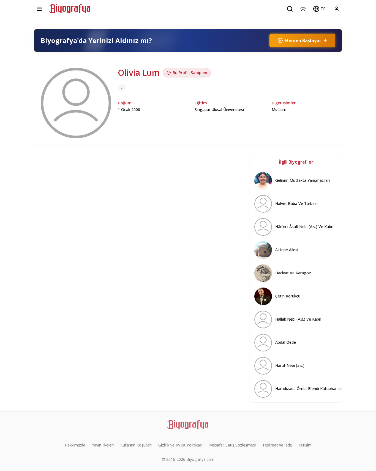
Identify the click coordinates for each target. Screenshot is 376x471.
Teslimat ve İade (277, 445)
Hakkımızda (75, 445)
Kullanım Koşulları (136, 445)
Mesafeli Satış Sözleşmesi (232, 445)
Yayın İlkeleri (103, 445)
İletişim (305, 445)
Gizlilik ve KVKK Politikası (180, 445)
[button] (319, 8)
